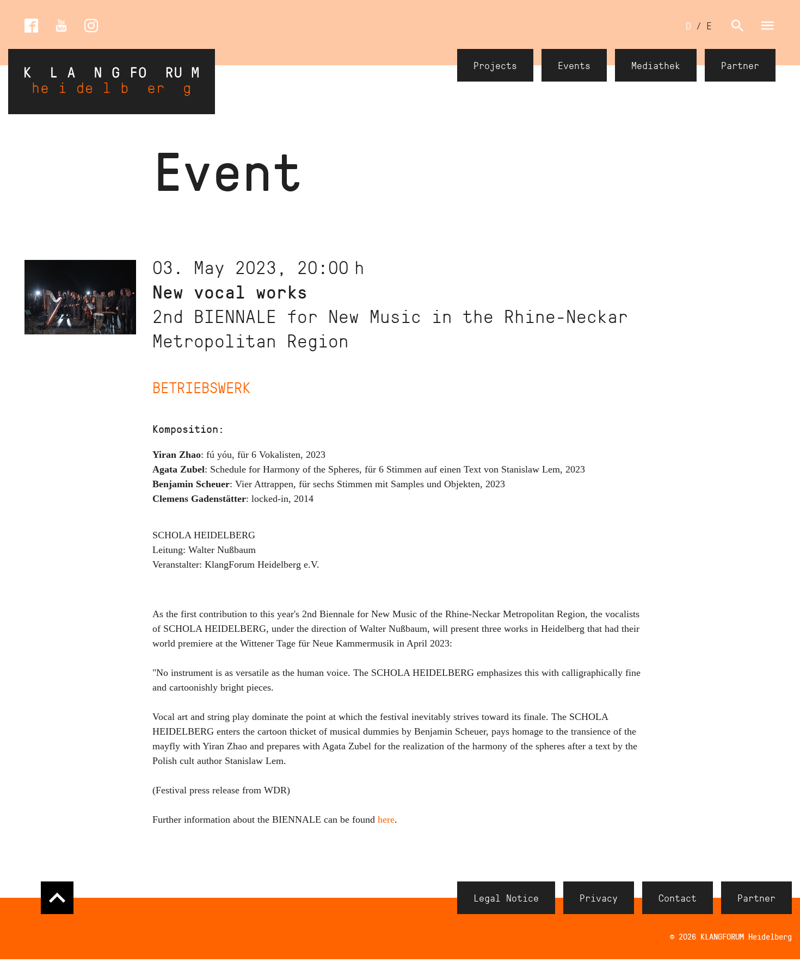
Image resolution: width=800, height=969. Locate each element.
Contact (678, 897)
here (386, 819)
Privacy (599, 897)
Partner (740, 65)
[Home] (111, 81)
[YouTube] (61, 26)
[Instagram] (91, 26)
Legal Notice (506, 897)
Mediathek (655, 65)
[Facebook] (31, 26)
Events (574, 65)
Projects (495, 65)
